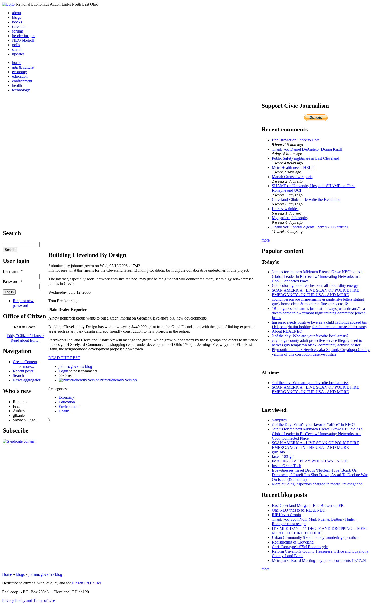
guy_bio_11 (281, 452)
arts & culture (23, 67)
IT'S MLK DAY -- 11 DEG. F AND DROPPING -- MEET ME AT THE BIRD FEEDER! (320, 530)
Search (18, 375)
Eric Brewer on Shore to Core (296, 140)
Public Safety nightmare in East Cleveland (305, 158)
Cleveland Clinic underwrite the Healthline (306, 199)
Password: (12, 281)
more (266, 240)
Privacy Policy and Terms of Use (28, 600)
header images (23, 36)
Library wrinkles (285, 208)
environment (22, 81)
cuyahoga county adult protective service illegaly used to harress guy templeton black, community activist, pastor (317, 342)
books (17, 22)
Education (67, 402)
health (17, 85)
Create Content (25, 362)
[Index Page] (8, 4)
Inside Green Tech (286, 466)
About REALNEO (287, 331)
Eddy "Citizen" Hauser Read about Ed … (25, 337)
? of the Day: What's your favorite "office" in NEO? (313, 424)
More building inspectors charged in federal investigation (317, 484)
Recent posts (23, 371)
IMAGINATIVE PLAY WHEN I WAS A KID (310, 461)
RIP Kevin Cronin (286, 515)
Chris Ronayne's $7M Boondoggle (300, 547)
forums (17, 31)
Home (7, 574)
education (20, 76)
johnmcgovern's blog (75, 366)
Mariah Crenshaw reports (292, 176)
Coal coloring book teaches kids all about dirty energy (315, 285)
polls (16, 45)
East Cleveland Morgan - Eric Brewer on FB (308, 505)
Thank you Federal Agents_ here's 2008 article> (310, 227)
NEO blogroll (23, 40)
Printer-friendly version (118, 380)
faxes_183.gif (283, 456)
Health (64, 411)
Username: (13, 271)
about (16, 13)
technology (21, 90)
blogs (16, 17)
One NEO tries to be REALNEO (298, 510)
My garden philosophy (290, 218)
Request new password (23, 303)
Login (63, 371)
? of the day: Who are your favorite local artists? (310, 336)
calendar (19, 26)
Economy (66, 397)
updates (18, 54)
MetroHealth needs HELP (293, 167)
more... (28, 366)
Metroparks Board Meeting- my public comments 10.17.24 (319, 560)
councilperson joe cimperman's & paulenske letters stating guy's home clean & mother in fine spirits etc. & (318, 301)
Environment (69, 406)
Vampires (279, 420)
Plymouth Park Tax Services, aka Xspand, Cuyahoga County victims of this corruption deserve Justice (321, 351)
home (16, 62)
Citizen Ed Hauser (86, 583)
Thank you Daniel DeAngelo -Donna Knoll (307, 149)
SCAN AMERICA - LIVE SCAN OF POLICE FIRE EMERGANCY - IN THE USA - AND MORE (315, 292)
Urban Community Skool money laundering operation (315, 537)
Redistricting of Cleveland (293, 542)
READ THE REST (64, 358)
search (17, 49)
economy (19, 72)
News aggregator (26, 380)
